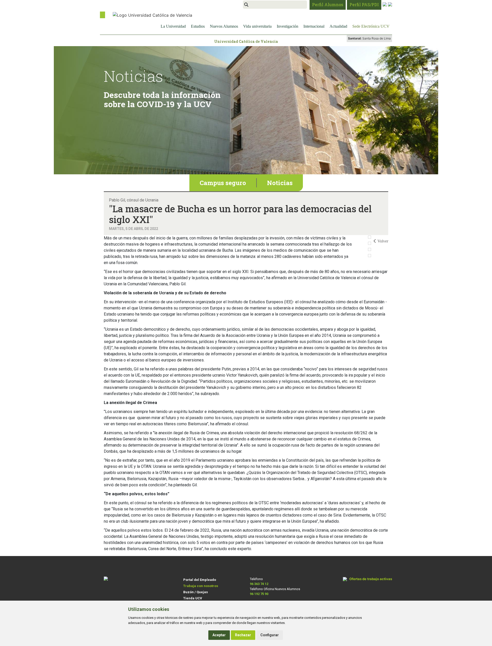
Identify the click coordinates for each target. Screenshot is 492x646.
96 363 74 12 (259, 584)
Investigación (287, 26)
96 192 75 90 (259, 594)
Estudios (198, 26)
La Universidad (173, 26)
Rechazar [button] (243, 635)
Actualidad (338, 26)
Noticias (280, 183)
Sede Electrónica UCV (370, 26)
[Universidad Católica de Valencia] (152, 14)
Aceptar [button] (219, 635)
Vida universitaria (257, 26)
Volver (382, 241)
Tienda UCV (192, 598)
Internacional (313, 26)
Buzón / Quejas (195, 592)
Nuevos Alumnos (224, 26)
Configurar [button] (269, 635)
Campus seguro (223, 183)
